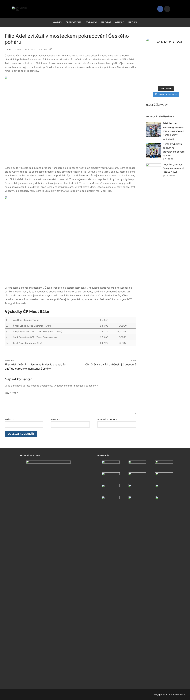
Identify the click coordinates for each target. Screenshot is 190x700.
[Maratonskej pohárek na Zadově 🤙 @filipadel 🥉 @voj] (175, 66)
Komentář (11, 393)
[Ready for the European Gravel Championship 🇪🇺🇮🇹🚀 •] (155, 66)
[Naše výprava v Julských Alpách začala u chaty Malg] (155, 54)
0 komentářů (45, 49)
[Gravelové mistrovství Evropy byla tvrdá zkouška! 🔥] (175, 54)
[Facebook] (160, 9)
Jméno (9, 419)
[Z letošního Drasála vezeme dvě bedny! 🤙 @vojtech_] (175, 78)
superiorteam (13, 49)
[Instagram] (167, 9)
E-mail (55, 419)
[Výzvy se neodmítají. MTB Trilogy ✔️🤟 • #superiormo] (155, 78)
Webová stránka (107, 419)
